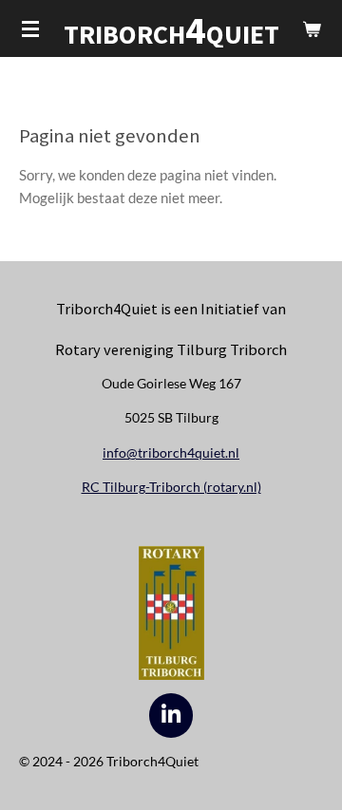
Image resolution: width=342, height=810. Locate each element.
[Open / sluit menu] (30, 28)
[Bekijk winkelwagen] (311, 28)
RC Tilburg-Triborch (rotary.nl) (171, 487)
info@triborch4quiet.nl (171, 452)
